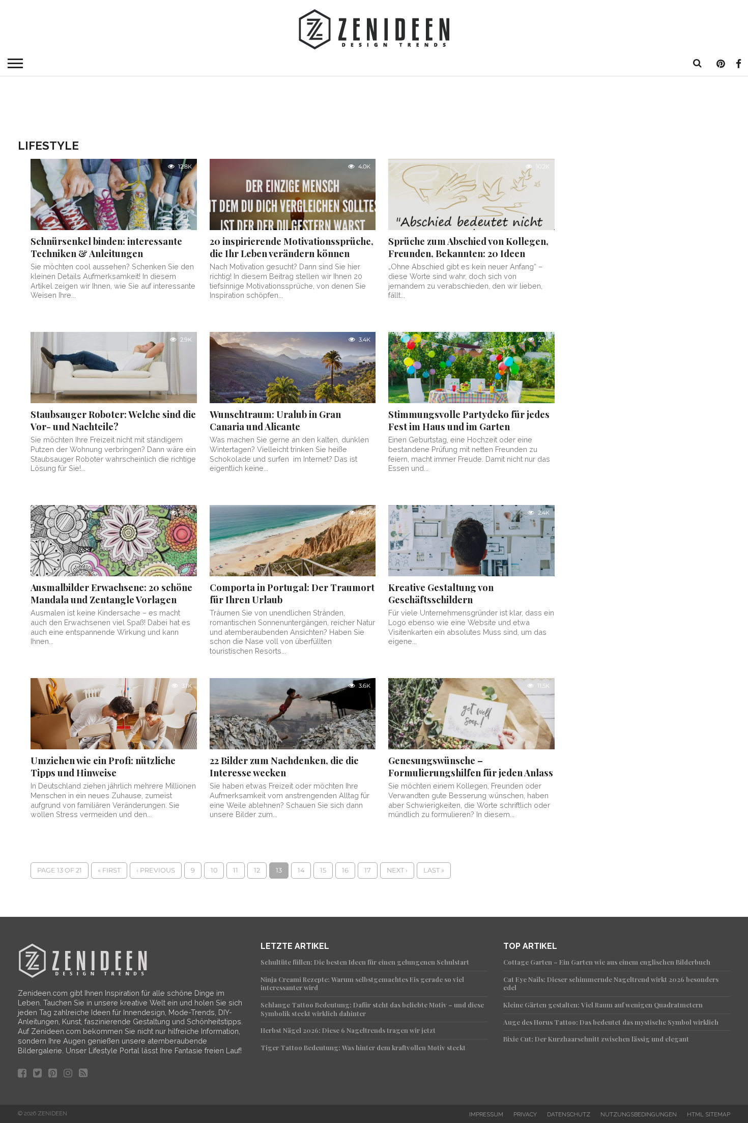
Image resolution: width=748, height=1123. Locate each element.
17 (367, 870)
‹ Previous (155, 870)
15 (323, 870)
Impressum (486, 1114)
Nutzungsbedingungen (638, 1114)
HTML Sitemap (708, 1114)
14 (301, 870)
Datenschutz (568, 1114)
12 (257, 870)
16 (345, 870)
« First (109, 870)
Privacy (525, 1114)
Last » (433, 870)
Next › (397, 870)
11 (235, 870)
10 (214, 870)
